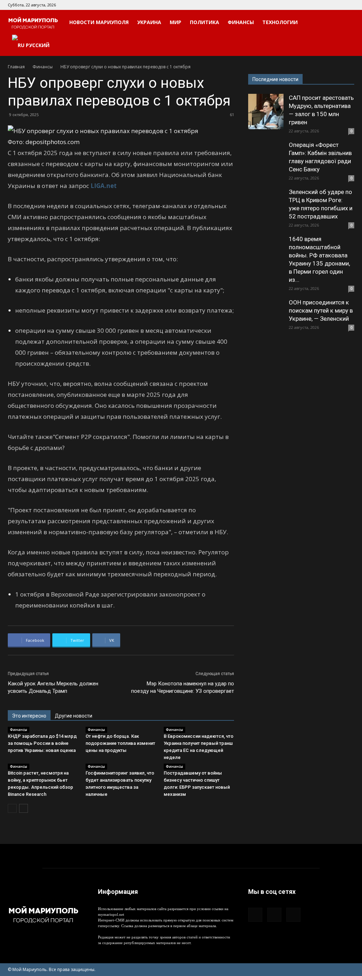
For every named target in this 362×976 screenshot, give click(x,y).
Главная (16, 67)
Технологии (280, 22)
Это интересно (29, 716)
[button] (345, 22)
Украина (149, 22)
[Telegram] (337, 5)
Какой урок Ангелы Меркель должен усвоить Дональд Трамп (53, 687)
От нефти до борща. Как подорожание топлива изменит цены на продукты (120, 743)
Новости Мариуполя (99, 22)
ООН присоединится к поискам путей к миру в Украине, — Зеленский (321, 310)
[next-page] (23, 808)
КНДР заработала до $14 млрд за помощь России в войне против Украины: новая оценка (42, 743)
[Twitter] (349, 5)
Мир (175, 22)
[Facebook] (325, 5)
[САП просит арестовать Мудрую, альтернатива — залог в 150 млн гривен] (266, 111)
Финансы (241, 22)
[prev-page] (12, 808)
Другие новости (73, 716)
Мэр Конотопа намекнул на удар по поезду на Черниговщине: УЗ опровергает (182, 687)
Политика (204, 22)
